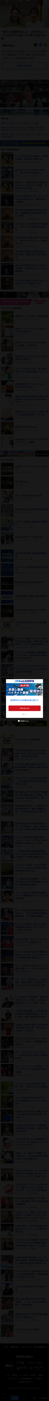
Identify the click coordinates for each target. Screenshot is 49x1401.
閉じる (24, 714)
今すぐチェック (24, 708)
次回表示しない (24, 721)
